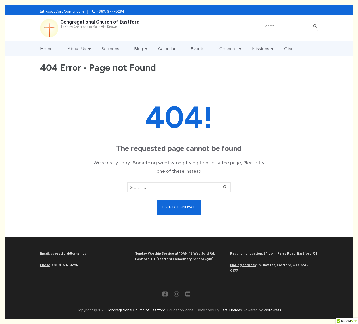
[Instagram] (176, 295)
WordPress (272, 310)
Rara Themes (231, 310)
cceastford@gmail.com (65, 12)
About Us (77, 48)
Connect (228, 48)
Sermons (110, 48)
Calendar (167, 48)
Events (197, 48)
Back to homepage (178, 207)
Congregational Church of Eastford (100, 22)
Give (288, 48)
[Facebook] (165, 295)
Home (46, 48)
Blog (138, 48)
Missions (260, 48)
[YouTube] (187, 295)
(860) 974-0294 (110, 12)
